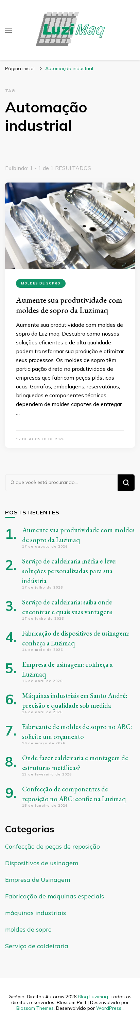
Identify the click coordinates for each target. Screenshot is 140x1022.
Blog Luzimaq (93, 997)
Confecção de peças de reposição (52, 846)
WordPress (108, 1008)
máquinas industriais (35, 913)
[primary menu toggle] (8, 30)
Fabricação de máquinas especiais (54, 896)
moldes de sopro (40, 283)
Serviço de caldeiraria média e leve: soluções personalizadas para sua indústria (69, 571)
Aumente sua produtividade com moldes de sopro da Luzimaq (69, 305)
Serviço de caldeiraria (36, 946)
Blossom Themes (35, 1008)
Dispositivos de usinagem (41, 863)
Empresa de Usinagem (37, 879)
